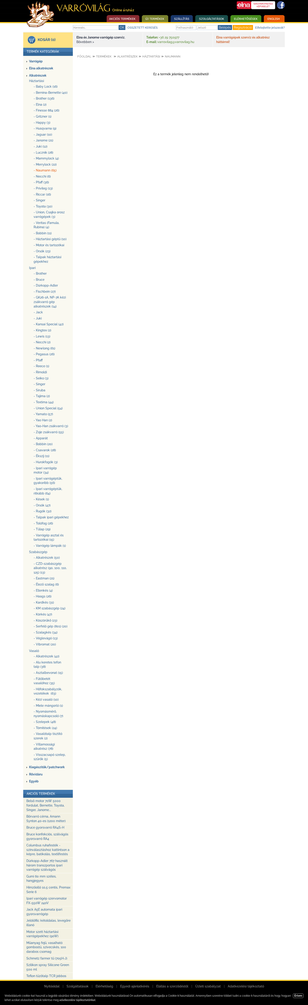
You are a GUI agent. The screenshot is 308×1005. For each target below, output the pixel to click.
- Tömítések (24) (45, 728)
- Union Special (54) (48, 408)
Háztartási (36, 81)
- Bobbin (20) (43, 444)
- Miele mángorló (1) (48, 705)
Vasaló (34, 651)
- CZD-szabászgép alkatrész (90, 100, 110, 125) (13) (50, 568)
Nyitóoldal (52, 986)
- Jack (38, 312)
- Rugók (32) (42, 511)
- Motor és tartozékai (49, 245)
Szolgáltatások (78, 986)
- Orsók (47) (42, 505)
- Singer (39, 200)
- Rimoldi (40, 372)
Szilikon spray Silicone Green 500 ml (47, 967)
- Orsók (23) (42, 251)
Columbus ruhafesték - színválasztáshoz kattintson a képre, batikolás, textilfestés (47, 849)
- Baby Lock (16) (45, 86)
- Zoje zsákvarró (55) (49, 432)
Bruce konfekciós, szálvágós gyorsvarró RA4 (47, 836)
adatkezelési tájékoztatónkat (77, 1000)
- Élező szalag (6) (46, 584)
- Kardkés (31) (44, 602)
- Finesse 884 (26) (46, 110)
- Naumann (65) (45, 170)
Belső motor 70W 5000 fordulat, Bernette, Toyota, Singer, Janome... (45, 805)
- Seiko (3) (41, 378)
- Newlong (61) (44, 348)
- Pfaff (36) (41, 182)
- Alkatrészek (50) (47, 557)
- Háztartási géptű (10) (50, 239)
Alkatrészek (37, 75)
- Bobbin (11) (43, 233)
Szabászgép (38, 552)
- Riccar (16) (42, 194)
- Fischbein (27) (45, 291)
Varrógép (36, 61)
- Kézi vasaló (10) (46, 699)
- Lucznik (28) (43, 152)
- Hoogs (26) (42, 596)
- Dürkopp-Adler (46, 285)
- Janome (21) (43, 140)
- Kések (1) (41, 499)
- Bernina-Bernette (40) (50, 92)
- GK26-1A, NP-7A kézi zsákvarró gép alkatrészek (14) (50, 302)
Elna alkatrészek (41, 68)
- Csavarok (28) (45, 450)
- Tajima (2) (42, 396)
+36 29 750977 (169, 37)
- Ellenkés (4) (43, 590)
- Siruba (39, 390)
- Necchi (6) (42, 176)
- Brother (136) (44, 98)
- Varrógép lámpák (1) (50, 545)
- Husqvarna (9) (45, 128)
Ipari (32, 268)
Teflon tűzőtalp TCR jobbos (46, 976)
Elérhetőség (104, 986)
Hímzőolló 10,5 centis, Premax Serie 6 (48, 890)
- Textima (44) (44, 402)
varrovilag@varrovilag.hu (175, 42)
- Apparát (41, 438)
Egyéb (34, 781)
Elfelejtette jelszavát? (270, 27)
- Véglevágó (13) (46, 638)
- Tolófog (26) (43, 523)
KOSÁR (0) (46, 39)
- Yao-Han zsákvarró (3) (51, 426)
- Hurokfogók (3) (46, 462)
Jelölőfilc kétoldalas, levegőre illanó (48, 923)
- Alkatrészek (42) (46, 656)
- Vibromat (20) (45, 644)
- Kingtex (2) (42, 330)
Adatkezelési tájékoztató (246, 986)
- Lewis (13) (42, 336)
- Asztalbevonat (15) (48, 673)
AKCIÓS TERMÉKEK (41, 793)
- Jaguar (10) (43, 134)
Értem (298, 995)
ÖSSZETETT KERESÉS (142, 27)
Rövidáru (36, 774)
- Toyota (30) (43, 206)
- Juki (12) (40, 146)
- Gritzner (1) (42, 116)
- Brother (40, 273)
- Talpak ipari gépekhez (51, 517)
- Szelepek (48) (45, 722)
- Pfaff (38, 360)
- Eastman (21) (44, 578)
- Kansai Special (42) (49, 324)
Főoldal (84, 56)
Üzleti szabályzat (208, 986)
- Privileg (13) (43, 188)
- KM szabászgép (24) (49, 608)
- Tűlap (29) (42, 529)
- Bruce (39, 279)
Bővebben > (85, 42)
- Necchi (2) (42, 342)
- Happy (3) (42, 122)
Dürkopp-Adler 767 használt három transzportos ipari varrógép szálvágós (47, 865)
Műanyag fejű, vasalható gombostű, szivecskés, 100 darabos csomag (46, 947)
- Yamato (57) (43, 414)
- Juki (38, 318)
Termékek (103, 56)
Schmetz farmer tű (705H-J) (46, 958)
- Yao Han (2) (43, 420)
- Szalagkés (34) (45, 632)
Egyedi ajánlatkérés (134, 986)
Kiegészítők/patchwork (47, 767)
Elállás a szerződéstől (172, 986)
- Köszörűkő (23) (45, 620)
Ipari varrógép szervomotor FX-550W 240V (46, 901)
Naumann (172, 56)
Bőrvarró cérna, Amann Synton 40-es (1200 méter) (46, 819)
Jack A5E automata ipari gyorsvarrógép (44, 912)
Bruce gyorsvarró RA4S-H (45, 827)
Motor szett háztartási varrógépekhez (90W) (42, 934)
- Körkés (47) (43, 614)
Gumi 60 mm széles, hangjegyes (41, 879)
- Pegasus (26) (44, 354)
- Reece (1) (41, 366)
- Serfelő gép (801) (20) (50, 626)
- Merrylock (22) (45, 164)
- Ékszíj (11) (41, 456)
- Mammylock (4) (46, 158)
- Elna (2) (40, 104)
